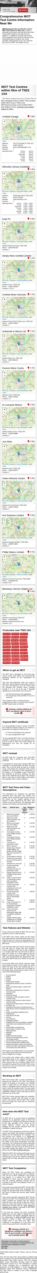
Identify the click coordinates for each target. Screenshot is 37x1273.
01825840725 (13, 581)
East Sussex (20, 98)
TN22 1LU (24, 647)
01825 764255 (18, 197)
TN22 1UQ (6, 647)
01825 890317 (13, 619)
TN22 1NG (6, 659)
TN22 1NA (15, 653)
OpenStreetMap (22, 139)
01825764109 (13, 248)
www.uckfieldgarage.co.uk (22, 147)
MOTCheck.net (7, 29)
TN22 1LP (14, 640)
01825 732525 (13, 507)
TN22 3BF (23, 643)
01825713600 (13, 544)
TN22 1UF (15, 650)
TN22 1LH (6, 643)
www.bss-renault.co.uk (16, 621)
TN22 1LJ (6, 640)
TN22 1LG (24, 656)
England (13, 98)
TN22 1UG (15, 659)
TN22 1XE (6, 634)
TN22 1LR (23, 640)
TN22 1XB (6, 637)
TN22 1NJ (24, 659)
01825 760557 (13, 323)
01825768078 (13, 470)
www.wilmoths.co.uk (20, 199)
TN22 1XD (15, 634)
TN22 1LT (23, 650)
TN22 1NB (6, 656)
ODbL (4, 141)
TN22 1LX (6, 650)
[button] (18, 129)
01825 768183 (13, 286)
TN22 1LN (24, 634)
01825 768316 (18, 145)
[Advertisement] (18, 64)
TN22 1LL (15, 637)
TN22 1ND (15, 656)
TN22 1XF (6, 653)
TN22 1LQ (15, 647)
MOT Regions (6, 98)
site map (4, 1248)
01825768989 (13, 433)
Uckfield (27, 98)
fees (23, 1096)
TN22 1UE (6, 662)
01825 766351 (13, 397)
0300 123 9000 (21, 1217)
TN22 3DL (23, 637)
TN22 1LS (23, 653)
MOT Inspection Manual (21, 1150)
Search (24, 10)
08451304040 (13, 360)
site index (4, 1246)
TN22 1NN (15, 662)
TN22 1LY (15, 643)
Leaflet (6, 139)
